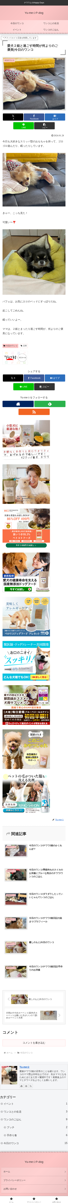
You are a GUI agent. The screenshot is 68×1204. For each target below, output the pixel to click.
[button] (44, 125)
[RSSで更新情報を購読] (34, 412)
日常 (25, 346)
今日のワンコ (11, 346)
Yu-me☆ (24, 1067)
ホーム (6, 1171)
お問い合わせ (10, 1189)
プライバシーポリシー (14, 1180)
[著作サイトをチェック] (18, 404)
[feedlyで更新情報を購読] (49, 404)
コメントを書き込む (34, 1042)
